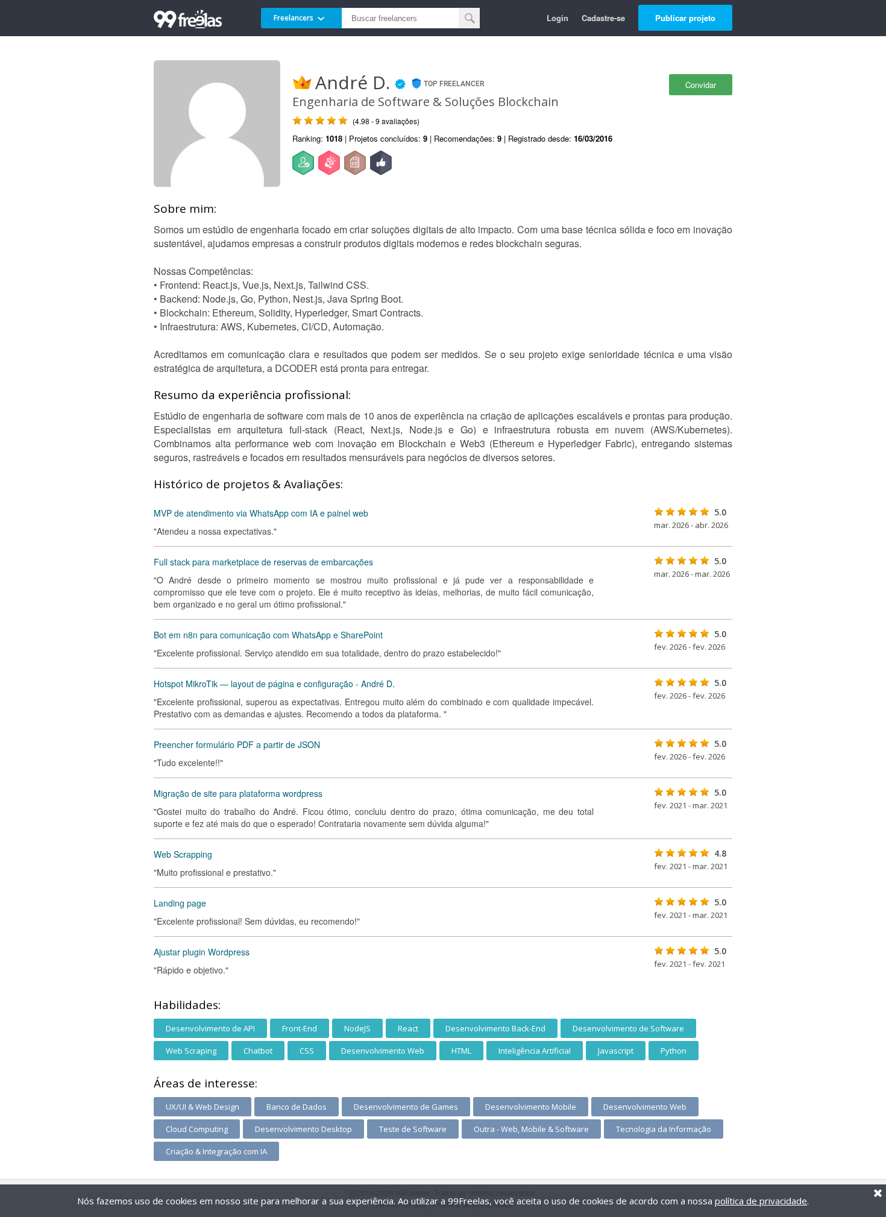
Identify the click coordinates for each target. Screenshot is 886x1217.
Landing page (180, 903)
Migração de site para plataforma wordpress (238, 793)
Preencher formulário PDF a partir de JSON (237, 744)
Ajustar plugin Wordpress (202, 952)
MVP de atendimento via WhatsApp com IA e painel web (261, 513)
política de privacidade (761, 1201)
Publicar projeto (685, 18)
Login (557, 18)
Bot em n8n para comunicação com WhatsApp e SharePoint (268, 635)
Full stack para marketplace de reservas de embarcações (263, 562)
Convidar (700, 84)
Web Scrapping (183, 854)
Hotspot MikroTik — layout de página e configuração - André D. (274, 684)
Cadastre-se (603, 18)
